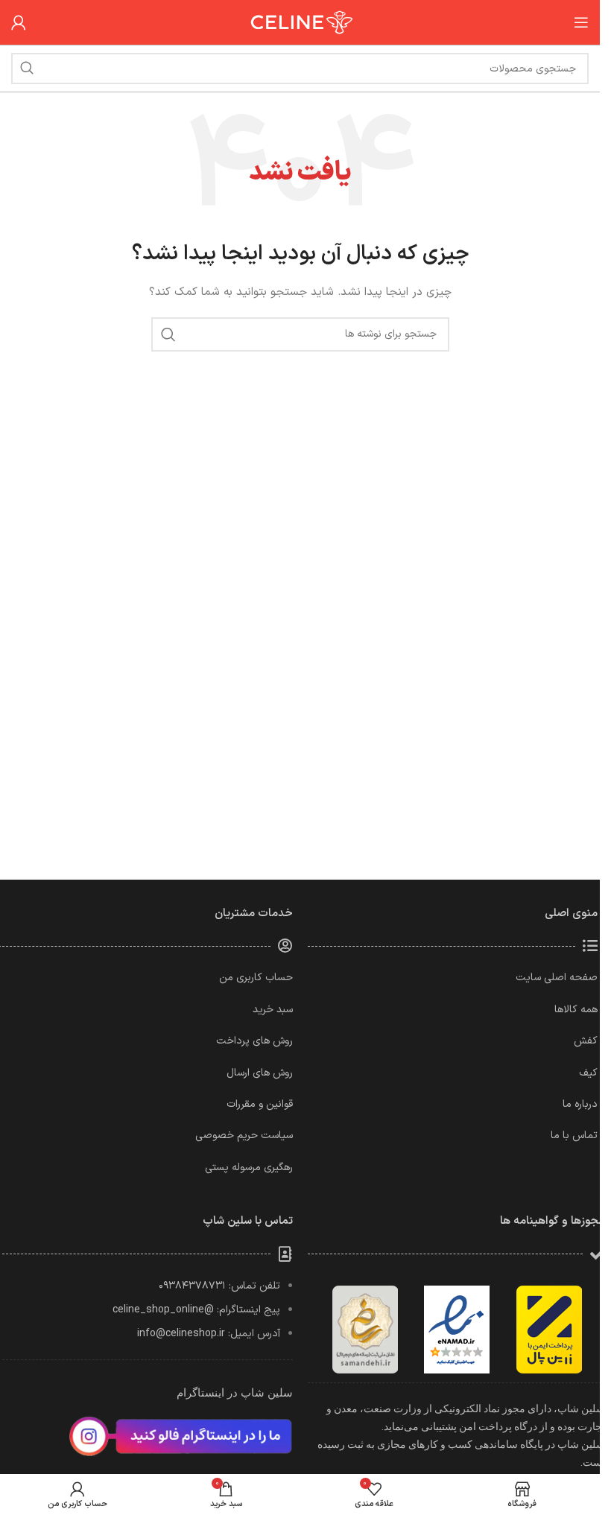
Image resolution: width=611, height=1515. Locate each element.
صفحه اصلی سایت (557, 977)
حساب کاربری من (256, 977)
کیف (588, 1073)
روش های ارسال (260, 1073)
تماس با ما (574, 1135)
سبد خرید (273, 1009)
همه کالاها (576, 1009)
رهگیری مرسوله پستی (249, 1167)
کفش (586, 1041)
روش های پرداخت (254, 1041)
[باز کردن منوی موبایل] (581, 22)
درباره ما (580, 1104)
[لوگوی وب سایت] (300, 22)
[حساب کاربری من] (19, 22)
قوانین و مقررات (260, 1104)
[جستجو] (26, 68)
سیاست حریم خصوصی (244, 1135)
